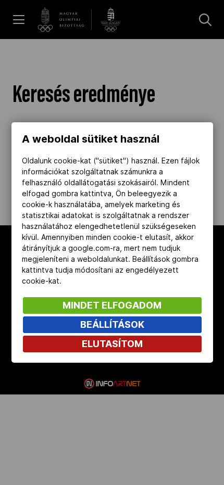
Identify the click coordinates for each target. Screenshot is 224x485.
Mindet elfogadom (112, 305)
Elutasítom (112, 343)
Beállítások (112, 324)
